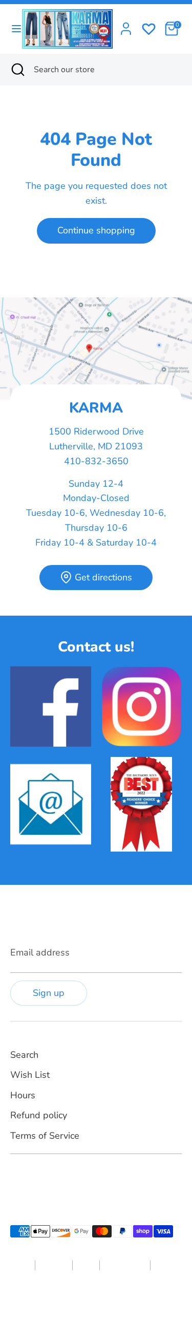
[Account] (126, 25)
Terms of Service (44, 1135)
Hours (22, 1095)
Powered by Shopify (122, 1297)
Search (24, 1055)
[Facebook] (16, 1178)
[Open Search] (17, 69)
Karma (78, 1297)
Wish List (30, 1075)
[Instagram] (34, 1178)
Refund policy (38, 1115)
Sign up (49, 993)
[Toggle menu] (11, 28)
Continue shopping (96, 230)
